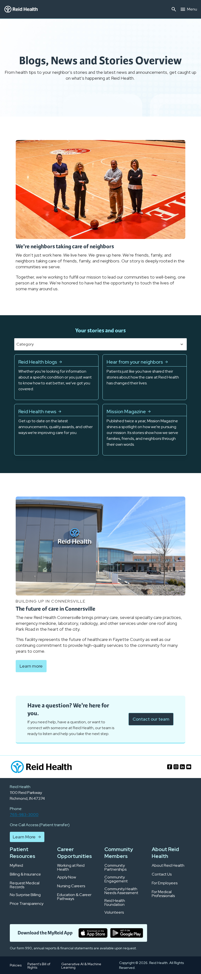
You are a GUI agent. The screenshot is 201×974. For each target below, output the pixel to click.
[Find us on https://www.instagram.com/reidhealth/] (176, 766)
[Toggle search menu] (174, 9)
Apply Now (66, 877)
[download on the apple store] (93, 933)
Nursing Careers (71, 886)
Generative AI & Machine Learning (81, 965)
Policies (16, 965)
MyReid (16, 865)
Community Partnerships (115, 867)
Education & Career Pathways (74, 897)
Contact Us (162, 874)
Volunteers (114, 912)
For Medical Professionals (163, 894)
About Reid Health (168, 865)
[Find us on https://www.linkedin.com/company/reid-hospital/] (182, 766)
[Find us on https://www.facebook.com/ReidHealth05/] (169, 766)
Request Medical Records (24, 885)
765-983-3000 (24, 814)
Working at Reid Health (71, 867)
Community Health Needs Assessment (121, 891)
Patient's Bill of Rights (38, 965)
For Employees (164, 883)
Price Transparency (26, 904)
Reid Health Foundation (114, 903)
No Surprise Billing (25, 895)
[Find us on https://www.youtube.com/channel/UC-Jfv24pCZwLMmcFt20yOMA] (188, 766)
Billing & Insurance (25, 874)
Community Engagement (116, 879)
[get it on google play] (126, 933)
